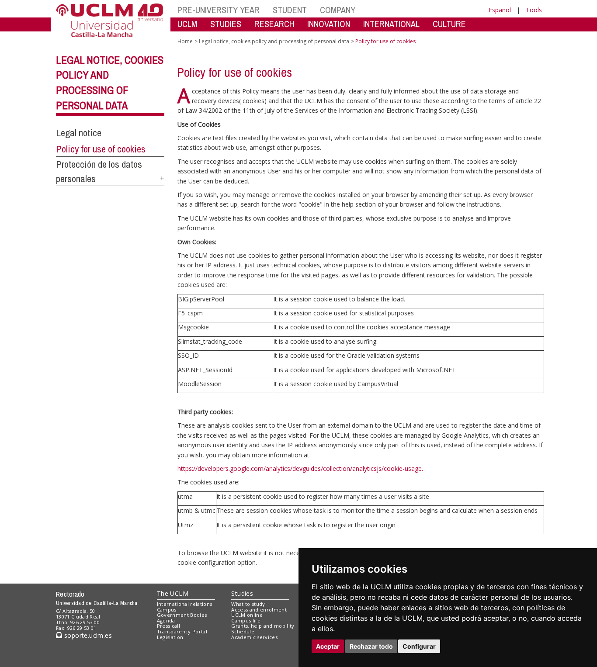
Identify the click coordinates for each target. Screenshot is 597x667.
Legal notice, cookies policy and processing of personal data (274, 41)
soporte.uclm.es (87, 635)
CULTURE (449, 24)
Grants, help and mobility (262, 625)
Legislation (170, 637)
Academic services (254, 637)
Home (185, 41)
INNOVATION (328, 24)
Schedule (242, 631)
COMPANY (337, 10)
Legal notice (78, 132)
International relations (184, 604)
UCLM (187, 24)
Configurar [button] (419, 646)
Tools (534, 10)
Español (500, 10)
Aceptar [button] (328, 646)
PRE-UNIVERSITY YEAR (218, 10)
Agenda (166, 620)
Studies (242, 593)
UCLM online (247, 615)
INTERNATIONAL (391, 24)
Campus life (245, 620)
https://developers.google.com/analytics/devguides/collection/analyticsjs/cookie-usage (299, 468)
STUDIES (225, 24)
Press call (168, 625)
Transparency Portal (182, 631)
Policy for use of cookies (101, 149)
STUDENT (290, 10)
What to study (248, 604)
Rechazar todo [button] (371, 646)
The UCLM (172, 593)
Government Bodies (182, 615)
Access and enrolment (259, 609)
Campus (167, 609)
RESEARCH (274, 24)
